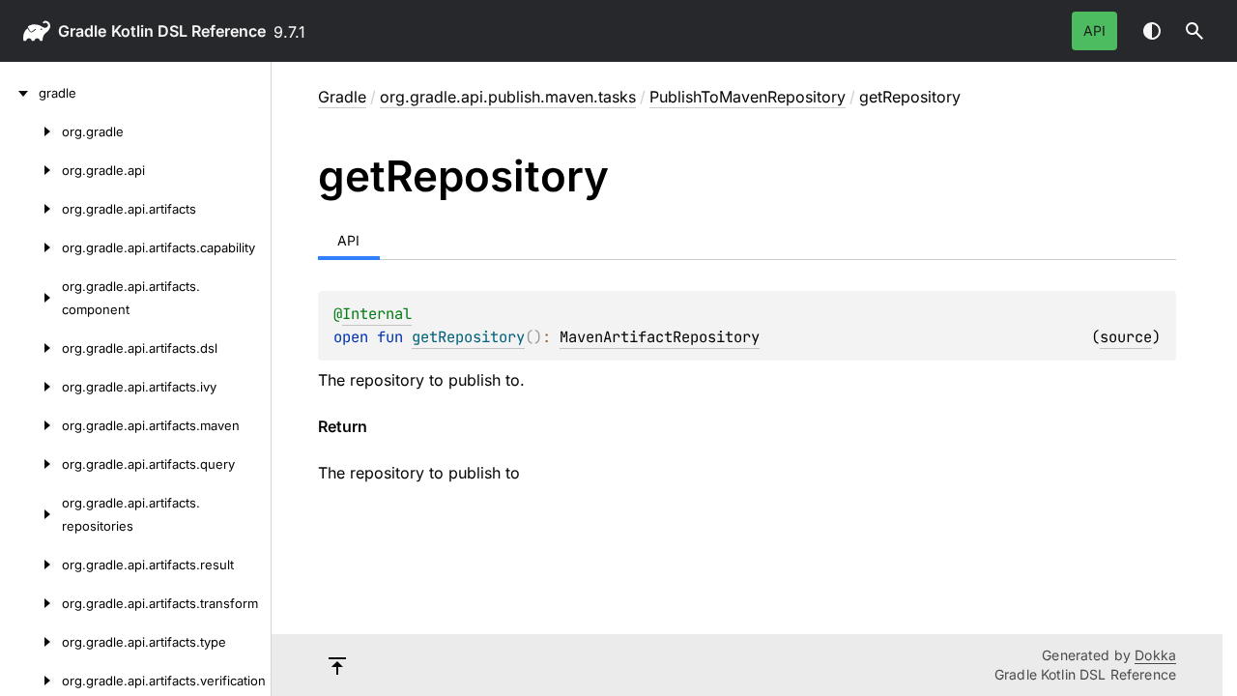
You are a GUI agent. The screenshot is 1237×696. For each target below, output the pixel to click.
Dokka (1155, 655)
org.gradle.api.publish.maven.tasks (508, 96)
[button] (1194, 31)
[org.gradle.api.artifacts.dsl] (31, 348)
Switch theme (1152, 31)
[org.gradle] (31, 131)
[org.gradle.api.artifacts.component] (31, 298)
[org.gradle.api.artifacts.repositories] (31, 514)
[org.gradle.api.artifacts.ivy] (31, 386)
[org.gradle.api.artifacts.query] (31, 464)
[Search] (1194, 31)
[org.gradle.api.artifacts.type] (31, 642)
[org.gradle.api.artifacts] (31, 208)
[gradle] (19, 92)
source (1126, 337)
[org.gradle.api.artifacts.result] (31, 564)
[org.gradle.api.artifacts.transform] (31, 603)
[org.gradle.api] (31, 170)
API (1094, 30)
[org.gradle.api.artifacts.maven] (31, 425)
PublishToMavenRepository (747, 96)
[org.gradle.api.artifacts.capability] (31, 247)
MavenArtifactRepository (660, 337)
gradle (82, 31)
